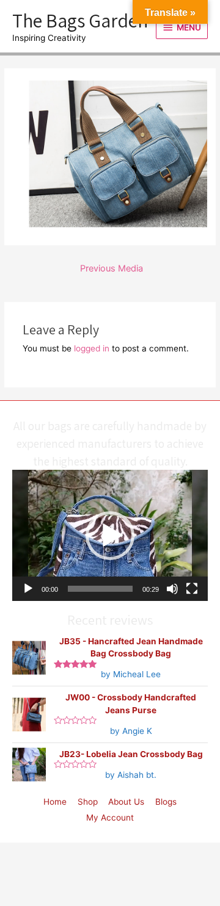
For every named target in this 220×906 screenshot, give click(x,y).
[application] (110, 535)
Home (55, 802)
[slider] (100, 589)
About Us (126, 802)
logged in (91, 348)
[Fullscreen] (192, 589)
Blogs (166, 802)
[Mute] (172, 589)
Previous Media (111, 268)
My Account (110, 817)
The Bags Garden (80, 20)
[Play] (28, 589)
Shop (88, 802)
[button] (110, 535)
